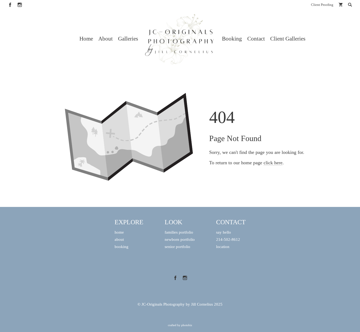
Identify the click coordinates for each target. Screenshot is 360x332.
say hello (223, 232)
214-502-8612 (228, 239)
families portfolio (179, 232)
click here (273, 162)
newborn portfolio (180, 239)
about (119, 239)
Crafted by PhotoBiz (180, 325)
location (222, 246)
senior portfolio (177, 246)
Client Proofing (322, 5)
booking (121, 246)
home (119, 232)
